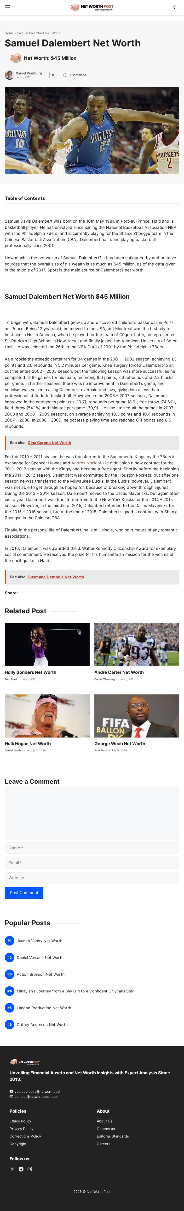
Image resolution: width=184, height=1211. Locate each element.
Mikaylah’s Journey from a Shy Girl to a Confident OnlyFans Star (75, 991)
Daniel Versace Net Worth (40, 957)
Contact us (106, 1129)
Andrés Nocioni (86, 463)
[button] (175, 7)
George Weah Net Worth (119, 743)
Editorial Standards (113, 1136)
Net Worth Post (98, 1191)
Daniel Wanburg (29, 73)
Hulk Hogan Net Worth (28, 743)
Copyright (18, 1144)
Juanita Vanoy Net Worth (39, 941)
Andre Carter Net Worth (119, 672)
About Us (104, 1121)
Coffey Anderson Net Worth (42, 1024)
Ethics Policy (20, 1121)
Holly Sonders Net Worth (30, 672)
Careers (103, 1144)
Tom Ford (11, 679)
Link (67, 75)
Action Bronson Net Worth (40, 974)
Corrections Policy (25, 1136)
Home (9, 33)
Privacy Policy (21, 1129)
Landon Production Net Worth (44, 1008)
